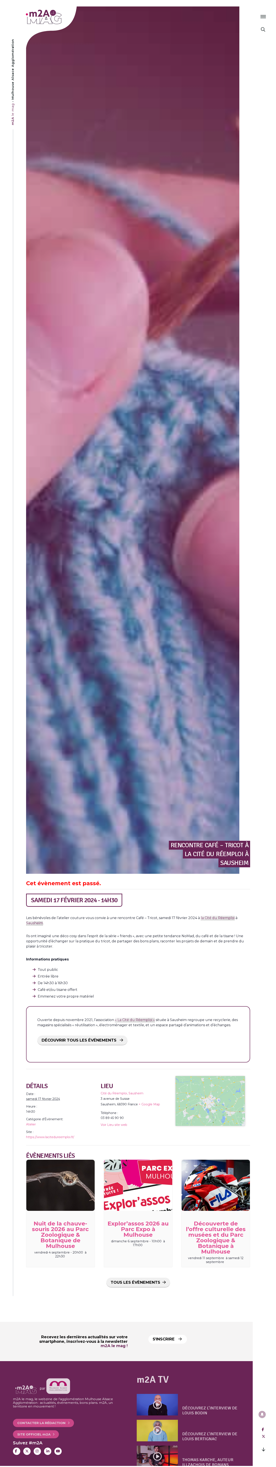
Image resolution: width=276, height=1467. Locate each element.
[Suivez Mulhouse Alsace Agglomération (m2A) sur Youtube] (58, 1451)
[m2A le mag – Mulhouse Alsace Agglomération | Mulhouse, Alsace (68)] (58, 17)
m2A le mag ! (114, 1345)
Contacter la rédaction (41, 1419)
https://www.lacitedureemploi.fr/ (50, 1137)
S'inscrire (164, 1339)
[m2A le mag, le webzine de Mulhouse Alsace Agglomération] (58, 1388)
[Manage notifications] (262, 1414)
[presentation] (60, 1185)
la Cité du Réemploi (218, 918)
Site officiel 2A (33, 1430)
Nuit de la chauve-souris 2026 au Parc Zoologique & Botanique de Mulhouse (60, 1234)
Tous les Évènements (135, 1282)
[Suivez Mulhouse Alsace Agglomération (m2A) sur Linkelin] (47, 1451)
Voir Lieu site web (114, 1125)
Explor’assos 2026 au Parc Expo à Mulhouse (138, 1229)
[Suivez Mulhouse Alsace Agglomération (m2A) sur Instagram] (37, 1451)
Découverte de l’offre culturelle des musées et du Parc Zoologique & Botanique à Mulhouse (216, 1237)
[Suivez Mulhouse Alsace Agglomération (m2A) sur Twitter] (27, 1451)
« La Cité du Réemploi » (135, 1020)
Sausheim (34, 923)
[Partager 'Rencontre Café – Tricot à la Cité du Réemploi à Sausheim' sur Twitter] (263, 1436)
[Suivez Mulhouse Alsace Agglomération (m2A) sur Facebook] (16, 1451)
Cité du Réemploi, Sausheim (122, 1093)
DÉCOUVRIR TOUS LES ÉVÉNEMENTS (80, 1040)
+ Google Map (149, 1104)
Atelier (31, 1124)
